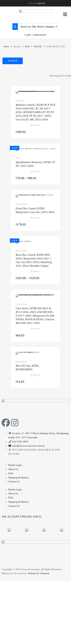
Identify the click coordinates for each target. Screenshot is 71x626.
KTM (27, 46)
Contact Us (14, 481)
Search (12, 61)
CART (28, 35)
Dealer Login (15, 465)
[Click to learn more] (9, 530)
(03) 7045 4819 (20, 441)
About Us (13, 469)
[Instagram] (15, 422)
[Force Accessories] (35, 11)
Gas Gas (19, 101)
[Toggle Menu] (65, 14)
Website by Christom (38, 573)
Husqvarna (21, 362)
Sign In (41, 3)
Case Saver (21, 304)
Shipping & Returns (18, 477)
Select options (53, 132)
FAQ (10, 473)
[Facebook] (6, 422)
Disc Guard (21, 204)
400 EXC (38, 46)
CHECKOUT (39, 35)
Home (6, 46)
